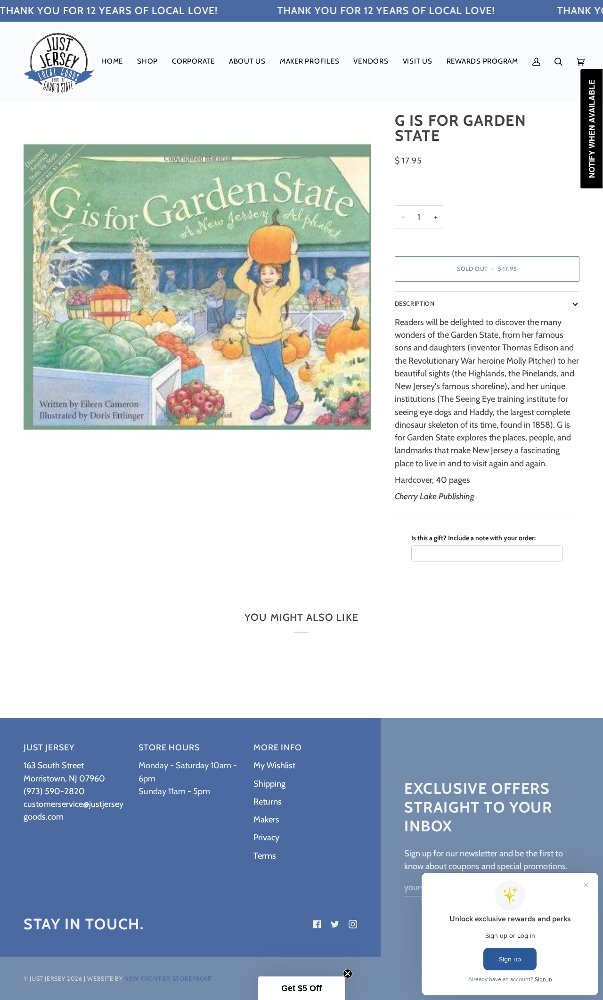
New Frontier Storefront (168, 978)
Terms (264, 855)
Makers (266, 819)
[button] (147, 62)
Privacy (266, 837)
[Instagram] (353, 924)
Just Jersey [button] (49, 747)
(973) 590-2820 (54, 791)
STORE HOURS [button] (169, 747)
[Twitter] (335, 924)
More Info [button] (277, 747)
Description (415, 303)
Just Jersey (47, 978)
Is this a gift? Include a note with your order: (473, 538)
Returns (267, 801)
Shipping (269, 783)
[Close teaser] (347, 973)
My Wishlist (274, 765)
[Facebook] (317, 924)
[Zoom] (41, 442)
